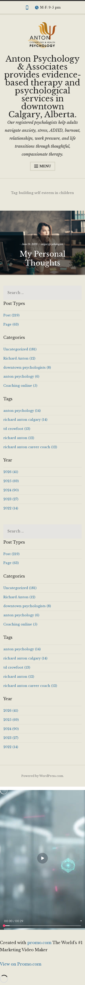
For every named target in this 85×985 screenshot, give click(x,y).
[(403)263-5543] (27, 8)
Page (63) (11, 324)
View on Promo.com (20, 964)
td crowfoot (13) (16, 429)
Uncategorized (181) (20, 349)
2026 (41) (10, 472)
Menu (45, 166)
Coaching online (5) (20, 386)
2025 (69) (11, 481)
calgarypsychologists (52, 244)
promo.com (39, 942)
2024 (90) (11, 490)
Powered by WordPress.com (42, 776)
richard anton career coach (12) (30, 447)
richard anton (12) (18, 438)
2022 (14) (10, 508)
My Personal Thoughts (42, 259)
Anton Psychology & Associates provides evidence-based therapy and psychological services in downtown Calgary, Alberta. (42, 86)
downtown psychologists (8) (27, 367)
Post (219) (11, 315)
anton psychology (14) (22, 411)
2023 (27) (10, 499)
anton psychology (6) (21, 376)
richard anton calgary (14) (25, 420)
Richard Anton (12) (19, 358)
